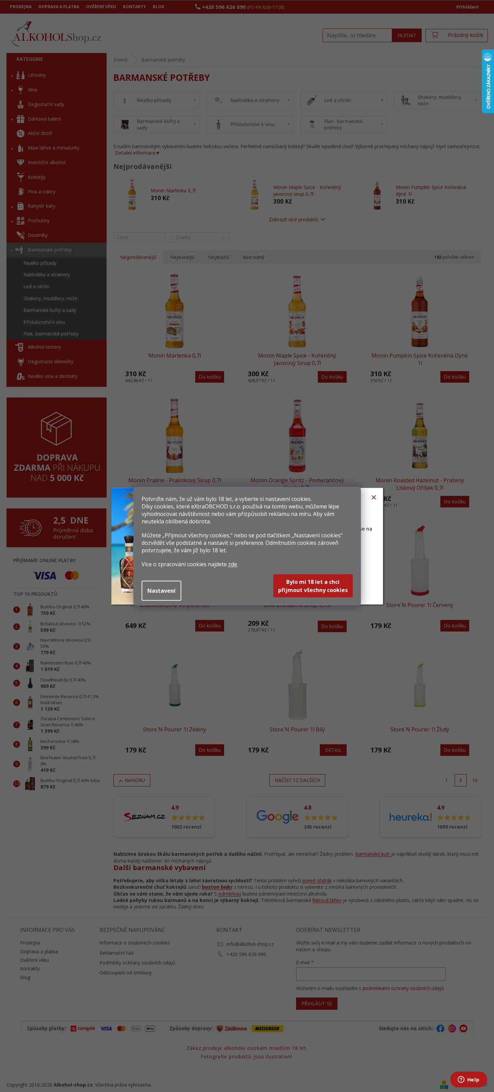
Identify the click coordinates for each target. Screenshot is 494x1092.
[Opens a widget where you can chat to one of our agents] (468, 1080)
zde (232, 564)
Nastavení (161, 590)
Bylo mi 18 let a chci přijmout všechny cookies (313, 585)
